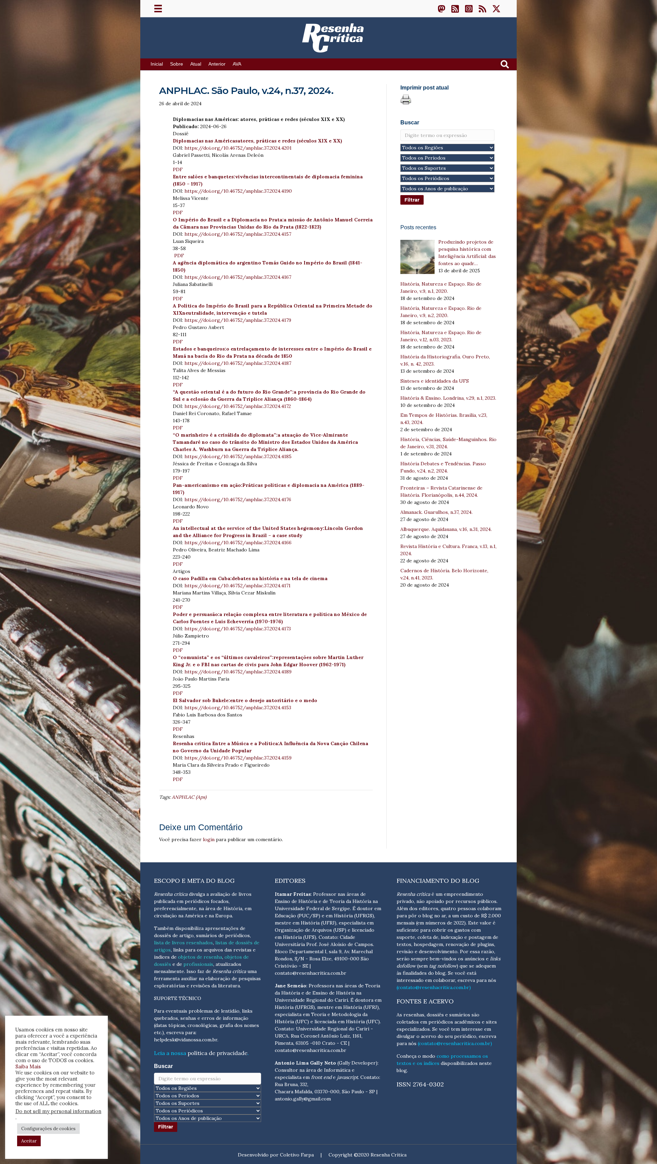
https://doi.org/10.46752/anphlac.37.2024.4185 (238, 456)
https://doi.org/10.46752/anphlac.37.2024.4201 (238, 148)
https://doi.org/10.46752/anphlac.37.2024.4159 (238, 758)
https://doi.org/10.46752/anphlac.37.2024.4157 (237, 234)
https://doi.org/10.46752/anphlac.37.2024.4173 (237, 629)
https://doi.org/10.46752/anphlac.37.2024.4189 (238, 672)
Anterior (217, 64)
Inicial (157, 64)
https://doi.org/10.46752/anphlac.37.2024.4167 (237, 277)
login (209, 839)
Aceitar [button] (29, 1141)
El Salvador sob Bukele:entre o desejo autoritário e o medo (245, 700)
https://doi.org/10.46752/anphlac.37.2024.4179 (237, 320)
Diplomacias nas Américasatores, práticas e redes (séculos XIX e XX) (257, 141)
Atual (195, 64)
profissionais (198, 964)
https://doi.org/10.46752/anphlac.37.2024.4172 (237, 406)
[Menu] (158, 8)
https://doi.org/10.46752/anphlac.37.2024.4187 (237, 363)
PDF (178, 169)
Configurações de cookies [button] (48, 1129)
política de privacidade (217, 1053)
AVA (237, 64)
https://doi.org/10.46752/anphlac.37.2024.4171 (237, 586)
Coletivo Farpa (297, 1155)
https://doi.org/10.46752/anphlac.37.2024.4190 (238, 191)
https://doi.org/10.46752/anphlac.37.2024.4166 (238, 542)
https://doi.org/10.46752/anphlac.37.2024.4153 (237, 707)
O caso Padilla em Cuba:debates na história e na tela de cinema (250, 578)
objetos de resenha (200, 957)
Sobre (176, 64)
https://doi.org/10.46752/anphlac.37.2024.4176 (237, 499)
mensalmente (169, 971)
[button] (441, 8)
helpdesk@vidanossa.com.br (185, 1040)
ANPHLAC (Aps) (189, 797)
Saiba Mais (28, 1066)
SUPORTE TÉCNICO (177, 998)
